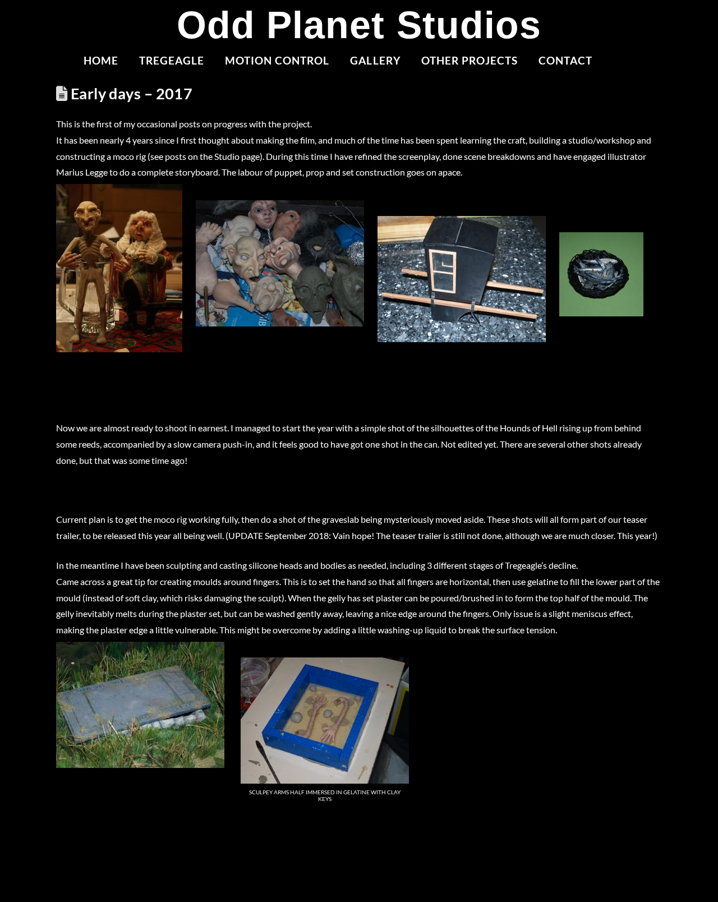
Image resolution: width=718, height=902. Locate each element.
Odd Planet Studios (359, 25)
